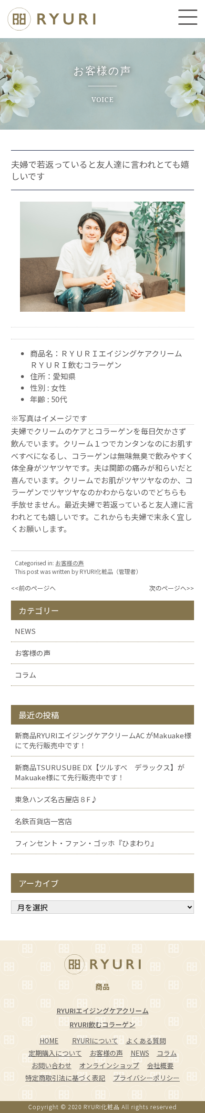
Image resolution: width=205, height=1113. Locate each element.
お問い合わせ (51, 1065)
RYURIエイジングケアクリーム (103, 1010)
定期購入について (55, 1053)
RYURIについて (95, 1040)
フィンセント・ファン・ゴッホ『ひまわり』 (86, 843)
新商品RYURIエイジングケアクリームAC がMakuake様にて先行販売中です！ (103, 740)
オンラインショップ (109, 1065)
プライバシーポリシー (146, 1077)
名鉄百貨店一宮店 (43, 821)
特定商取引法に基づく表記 (65, 1077)
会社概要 (160, 1065)
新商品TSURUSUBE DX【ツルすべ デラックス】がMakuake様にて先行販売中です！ (99, 772)
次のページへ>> (171, 587)
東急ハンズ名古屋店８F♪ (56, 799)
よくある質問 (146, 1040)
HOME (49, 1040)
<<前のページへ (33, 587)
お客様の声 (69, 563)
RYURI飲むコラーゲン (102, 1024)
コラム (25, 675)
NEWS (25, 631)
